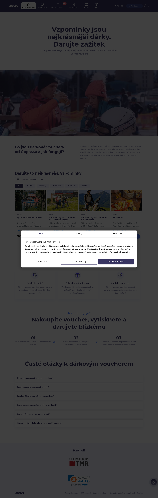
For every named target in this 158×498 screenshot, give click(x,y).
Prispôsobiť (77, 262)
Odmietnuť (42, 262)
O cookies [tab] (117, 234)
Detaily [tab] (79, 234)
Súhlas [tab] (40, 234)
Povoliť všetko (116, 262)
